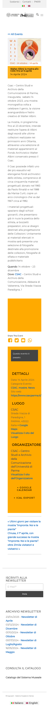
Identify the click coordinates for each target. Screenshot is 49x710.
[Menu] (42, 15)
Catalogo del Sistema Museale (23, 677)
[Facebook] (10, 340)
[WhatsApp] (30, 340)
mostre (23, 387)
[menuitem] (14, 2)
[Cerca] (36, 15)
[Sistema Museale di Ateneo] (21, 15)
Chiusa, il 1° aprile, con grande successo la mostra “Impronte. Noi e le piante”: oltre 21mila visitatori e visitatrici (23, 541)
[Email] (23, 340)
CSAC (18, 274)
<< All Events (15, 34)
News (31, 387)
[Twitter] (16, 340)
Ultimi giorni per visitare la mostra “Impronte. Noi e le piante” (24, 525)
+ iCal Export (24, 498)
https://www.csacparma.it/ (26, 395)
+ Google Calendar (24, 488)
